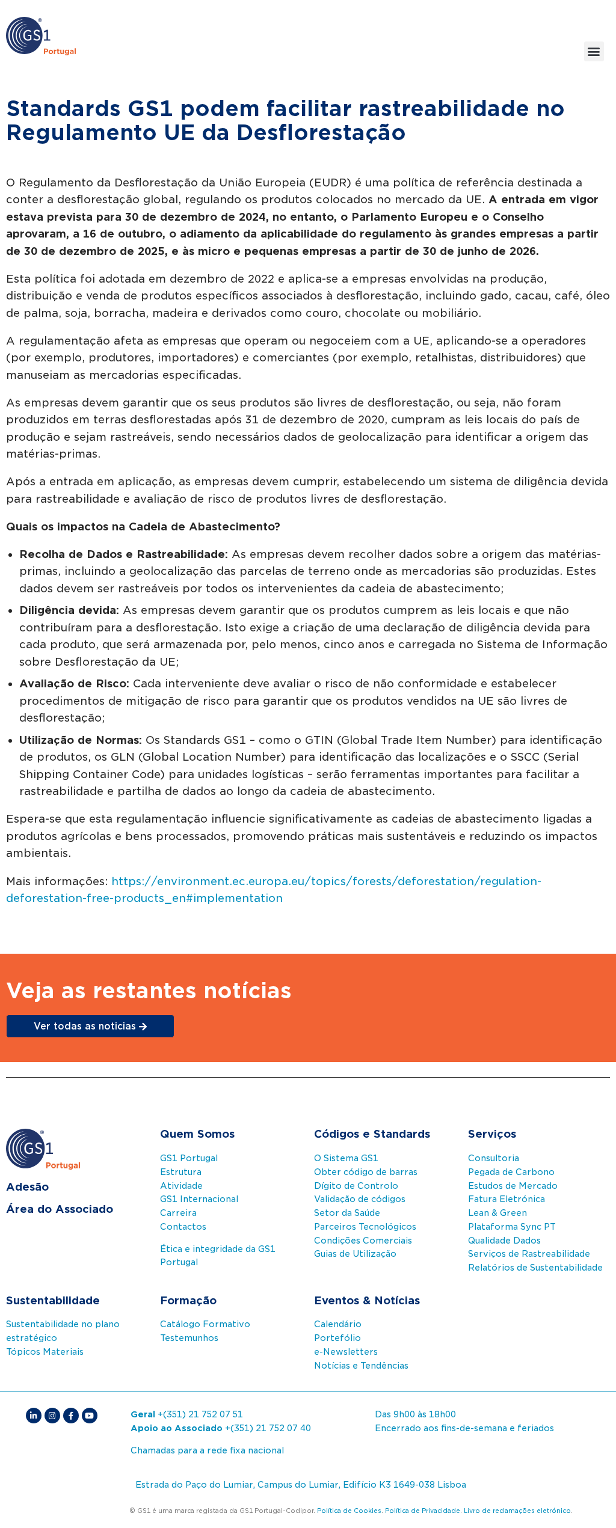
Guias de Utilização (355, 1254)
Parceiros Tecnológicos (365, 1227)
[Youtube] (89, 1415)
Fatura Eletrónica (506, 1199)
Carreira (178, 1213)
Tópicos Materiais (45, 1352)
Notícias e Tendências (361, 1365)
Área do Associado (59, 1209)
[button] (594, 51)
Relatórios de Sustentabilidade (535, 1267)
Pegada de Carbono (511, 1172)
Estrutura (181, 1172)
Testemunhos (189, 1338)
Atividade (181, 1186)
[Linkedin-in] (34, 1415)
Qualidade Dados (504, 1240)
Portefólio (337, 1338)
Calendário (338, 1324)
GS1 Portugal (189, 1158)
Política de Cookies (349, 1510)
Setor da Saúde (347, 1213)
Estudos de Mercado (513, 1186)
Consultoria (493, 1158)
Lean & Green (497, 1213)
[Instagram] (52, 1415)
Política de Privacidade (422, 1510)
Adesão (27, 1186)
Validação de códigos (359, 1199)
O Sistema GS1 (346, 1158)
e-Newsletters (346, 1352)
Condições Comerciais (363, 1240)
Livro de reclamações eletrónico (517, 1510)
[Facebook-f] (71, 1415)
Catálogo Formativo (205, 1324)
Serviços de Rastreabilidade (529, 1254)
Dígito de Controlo (356, 1186)
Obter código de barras (365, 1172)
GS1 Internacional (199, 1199)
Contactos (183, 1227)
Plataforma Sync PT (512, 1227)
